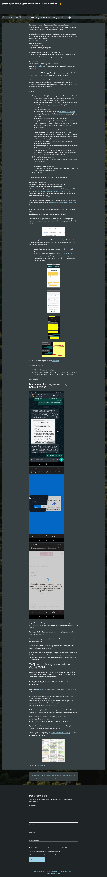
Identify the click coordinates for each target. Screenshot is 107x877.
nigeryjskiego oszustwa (67, 112)
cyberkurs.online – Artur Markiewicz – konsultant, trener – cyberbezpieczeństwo (29, 3)
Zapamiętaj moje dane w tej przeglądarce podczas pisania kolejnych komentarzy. (52, 847)
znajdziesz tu (40, 765)
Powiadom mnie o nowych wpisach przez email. (44, 855)
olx (61, 775)
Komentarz (32, 805)
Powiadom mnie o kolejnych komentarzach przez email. (46, 851)
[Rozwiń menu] (60, 4)
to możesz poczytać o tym (60, 733)
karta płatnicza (37, 778)
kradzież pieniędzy (55, 775)
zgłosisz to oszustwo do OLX (54, 189)
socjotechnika (71, 775)
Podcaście (55, 361)
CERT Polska (41, 689)
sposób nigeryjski (42, 66)
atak (45, 775)
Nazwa (31, 824)
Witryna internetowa (34, 840)
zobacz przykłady (44, 148)
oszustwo (64, 775)
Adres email (32, 832)
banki (47, 775)
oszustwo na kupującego (50, 778)
